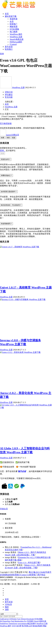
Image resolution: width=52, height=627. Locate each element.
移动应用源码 (37, 626)
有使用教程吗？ (6, 224)
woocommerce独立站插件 (27, 623)
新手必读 (9, 47)
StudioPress (4, 623)
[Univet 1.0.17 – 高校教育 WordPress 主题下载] (19, 247)
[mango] (6, 87)
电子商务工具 (27, 626)
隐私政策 (8, 575)
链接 (13, 138)
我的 (7, 607)
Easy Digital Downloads (25, 619)
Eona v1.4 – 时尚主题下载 (29, 563)
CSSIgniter (13, 619)
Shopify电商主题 (16, 39)
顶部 (7, 609)
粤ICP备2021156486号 (38, 572)
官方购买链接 (6, 123)
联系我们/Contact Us (20, 575)
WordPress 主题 (16, 37)
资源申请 (13, 19)
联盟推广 (13, 24)
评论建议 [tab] (9, 95)
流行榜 (18, 626)
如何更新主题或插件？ (9, 191)
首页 (7, 14)
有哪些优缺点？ (6, 175)
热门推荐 (13, 32)
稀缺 (44, 626)
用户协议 (41, 575)
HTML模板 (14, 29)
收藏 (2, 138)
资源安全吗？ (5, 159)
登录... (2, 151)
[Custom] (13, 44)
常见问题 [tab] (9, 97)
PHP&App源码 (16, 42)
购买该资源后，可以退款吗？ (11, 205)
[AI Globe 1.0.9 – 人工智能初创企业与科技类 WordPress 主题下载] (26, 407)
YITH (14, 626)
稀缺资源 (13, 26)
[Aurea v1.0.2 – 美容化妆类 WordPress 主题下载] (20, 352)
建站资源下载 (10, 16)
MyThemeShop (5, 621)
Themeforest (12, 623)
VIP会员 (8, 604)
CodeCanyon (4, 619)
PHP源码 (30, 621)
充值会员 (4, 509)
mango (12, 135)
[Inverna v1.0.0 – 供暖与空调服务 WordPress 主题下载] (22, 299)
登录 (2, 54)
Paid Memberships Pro (18, 621)
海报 (8, 138)
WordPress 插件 (16, 34)
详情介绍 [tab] (9, 92)
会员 (12, 21)
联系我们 (9, 49)
